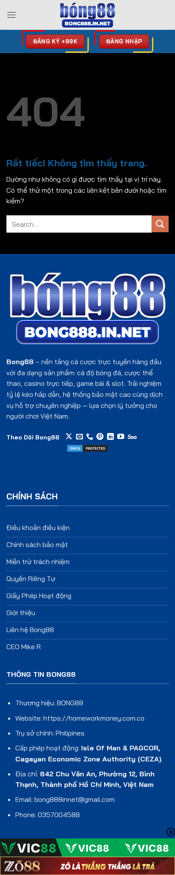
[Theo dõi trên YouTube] (120, 437)
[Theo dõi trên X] (68, 437)
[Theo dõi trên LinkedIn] (110, 437)
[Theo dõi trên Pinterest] (99, 437)
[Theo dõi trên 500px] (132, 437)
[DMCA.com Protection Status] (87, 447)
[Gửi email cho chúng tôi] (79, 437)
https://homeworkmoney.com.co (93, 718)
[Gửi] (160, 224)
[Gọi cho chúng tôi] (89, 437)
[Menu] (11, 14)
